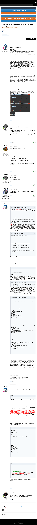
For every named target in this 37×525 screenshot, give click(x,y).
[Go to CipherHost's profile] (5, 126)
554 (6, 498)
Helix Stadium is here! (18, 15)
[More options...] (12, 43)
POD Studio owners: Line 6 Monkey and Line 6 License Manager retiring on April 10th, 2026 (18, 18)
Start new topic (22, 38)
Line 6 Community (6, 2)
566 (6, 130)
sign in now (23, 506)
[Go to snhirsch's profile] (5, 494)
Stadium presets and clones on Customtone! (18, 21)
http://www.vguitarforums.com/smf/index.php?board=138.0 (19, 156)
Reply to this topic (31, 38)
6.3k (6, 197)
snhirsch (5, 491)
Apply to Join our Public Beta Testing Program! (18, 10)
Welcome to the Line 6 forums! (18, 7)
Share (4, 32)
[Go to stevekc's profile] (5, 149)
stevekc (5, 145)
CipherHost (5, 123)
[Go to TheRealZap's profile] (5, 191)
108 (5, 50)
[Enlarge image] (20, 98)
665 (6, 152)
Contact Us (27, 521)
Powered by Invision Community (18, 523)
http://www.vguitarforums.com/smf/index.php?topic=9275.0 (19, 160)
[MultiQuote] (11, 120)
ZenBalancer (5, 43)
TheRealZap (5, 188)
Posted (13, 44)
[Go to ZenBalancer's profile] (3, 31)
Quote (13, 142)
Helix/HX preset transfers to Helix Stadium (18, 13)
